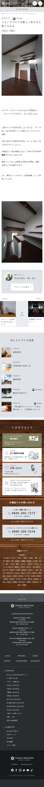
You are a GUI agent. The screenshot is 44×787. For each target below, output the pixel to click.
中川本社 (10, 738)
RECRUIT (35, 661)
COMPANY (10, 727)
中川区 (13, 558)
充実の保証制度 (12, 720)
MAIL (35, 3)
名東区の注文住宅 (13, 696)
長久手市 (6, 570)
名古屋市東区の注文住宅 (15, 706)
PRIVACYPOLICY (27, 764)
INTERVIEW (21, 661)
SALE (7, 656)
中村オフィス (11, 734)
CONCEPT (9, 671)
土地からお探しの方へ (14, 713)
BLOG (35, 656)
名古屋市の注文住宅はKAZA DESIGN (22, 614)
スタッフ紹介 (11, 745)
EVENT (7, 661)
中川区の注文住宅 (13, 685)
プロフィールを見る (21, 287)
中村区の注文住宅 (13, 689)
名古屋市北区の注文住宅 (15, 703)
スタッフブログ (10, 13)
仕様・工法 (10, 717)
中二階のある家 (12, 678)
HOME (3, 13)
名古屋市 (6, 558)
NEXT (38, 299)
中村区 (19, 558)
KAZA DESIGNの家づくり (17, 675)
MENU (40, 3)
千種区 (25, 558)
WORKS (21, 656)
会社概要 (10, 741)
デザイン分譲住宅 (13, 682)
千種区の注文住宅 (13, 692)
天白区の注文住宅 (13, 710)
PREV (5, 299)
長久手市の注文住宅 (14, 699)
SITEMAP (14, 764)
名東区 (31, 558)
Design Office (12, 731)
